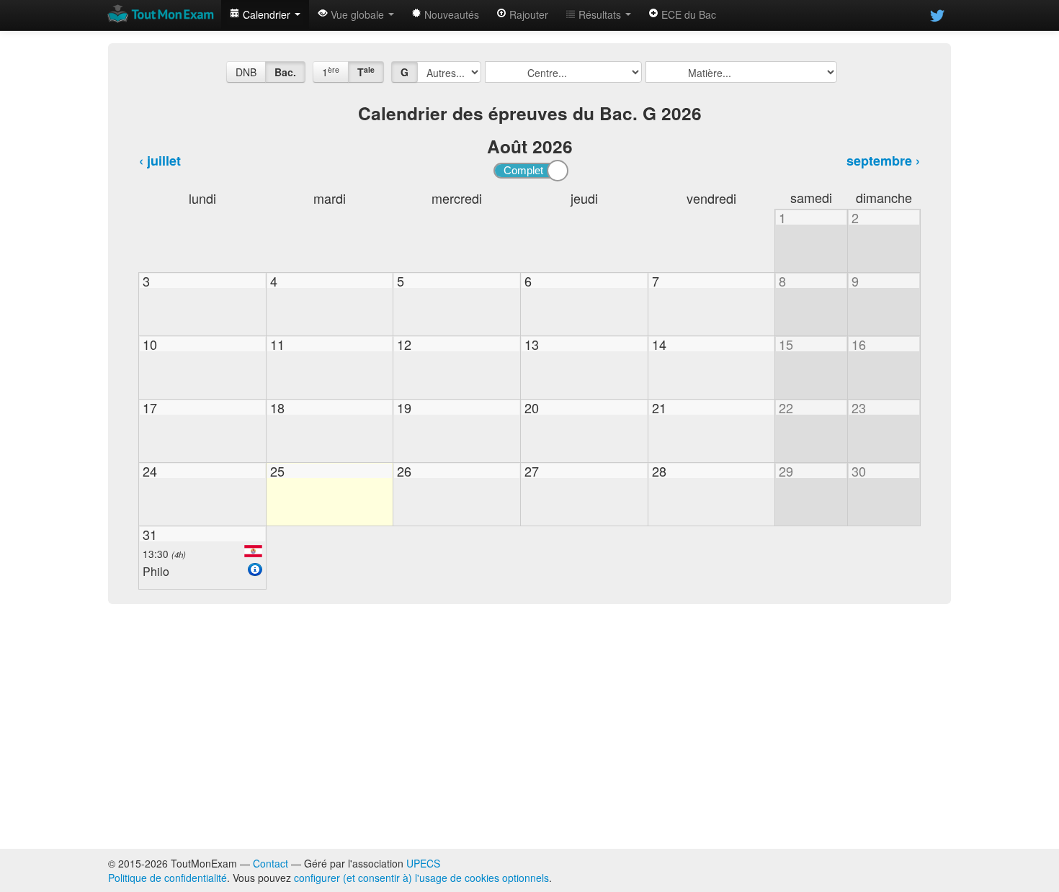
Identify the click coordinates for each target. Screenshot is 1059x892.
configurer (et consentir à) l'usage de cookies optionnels (421, 877)
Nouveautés (450, 14)
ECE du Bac (687, 14)
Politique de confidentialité (167, 877)
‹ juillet (160, 160)
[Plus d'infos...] (255, 569)
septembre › (883, 160)
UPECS (423, 863)
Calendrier (266, 14)
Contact (270, 863)
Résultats (600, 14)
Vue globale (357, 14)
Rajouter (527, 14)
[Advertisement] (529, 726)
